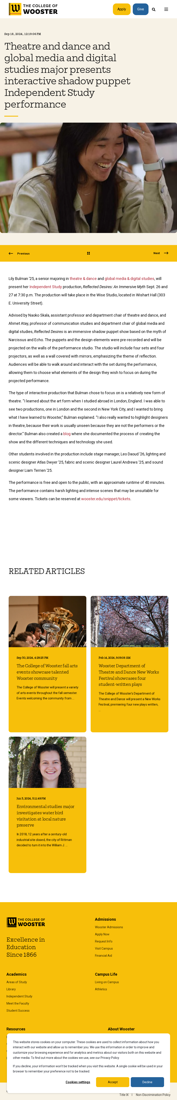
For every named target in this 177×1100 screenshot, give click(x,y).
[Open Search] (153, 9)
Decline (147, 1082)
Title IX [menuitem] (124, 1095)
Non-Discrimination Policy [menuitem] (153, 1095)
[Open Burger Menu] (166, 9)
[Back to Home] (33, 9)
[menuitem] (109, 927)
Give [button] (140, 9)
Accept (113, 1082)
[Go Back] (88, 253)
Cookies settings (78, 1082)
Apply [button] (121, 9)
